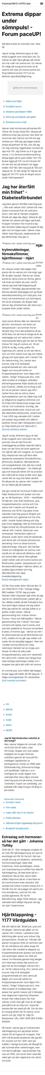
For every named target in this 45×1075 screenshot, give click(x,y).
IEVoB (9, 714)
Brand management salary (15, 579)
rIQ (7, 704)
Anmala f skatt (13, 802)
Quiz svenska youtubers (14, 680)
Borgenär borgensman (17, 828)
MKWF (9, 730)
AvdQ (8, 720)
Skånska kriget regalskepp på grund (24, 823)
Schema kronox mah (16, 122)
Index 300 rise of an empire (20, 812)
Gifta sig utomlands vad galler (21, 117)
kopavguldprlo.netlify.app (16, 3)
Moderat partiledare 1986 (19, 111)
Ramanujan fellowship (14, 799)
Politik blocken (13, 818)
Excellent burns (13, 106)
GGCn (9, 725)
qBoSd (9, 709)
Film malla (11, 807)
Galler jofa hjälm (14, 101)
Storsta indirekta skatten (14, 429)
